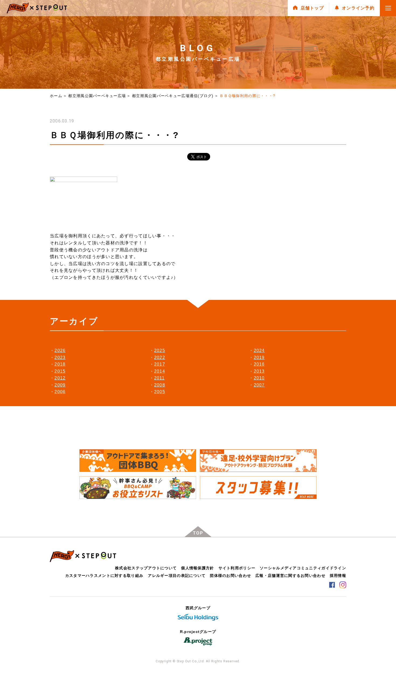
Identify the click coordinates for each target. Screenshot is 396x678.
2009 (59, 385)
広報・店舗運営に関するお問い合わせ (290, 575)
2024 (259, 350)
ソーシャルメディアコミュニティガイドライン (303, 568)
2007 (259, 385)
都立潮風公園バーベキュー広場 (97, 96)
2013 (259, 371)
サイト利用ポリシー (237, 568)
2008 (159, 385)
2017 (159, 364)
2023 (59, 357)
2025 (159, 350)
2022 (159, 357)
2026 (59, 350)
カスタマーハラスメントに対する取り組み (104, 575)
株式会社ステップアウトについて (146, 568)
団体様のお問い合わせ (230, 575)
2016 (259, 364)
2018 (59, 364)
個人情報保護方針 (197, 568)
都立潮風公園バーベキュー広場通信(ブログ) (173, 96)
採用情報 (338, 575)
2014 (159, 371)
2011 (159, 378)
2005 (159, 391)
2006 (59, 391)
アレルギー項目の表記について (177, 575)
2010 (259, 378)
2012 (59, 378)
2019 (259, 357)
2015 (59, 371)
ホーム (56, 96)
